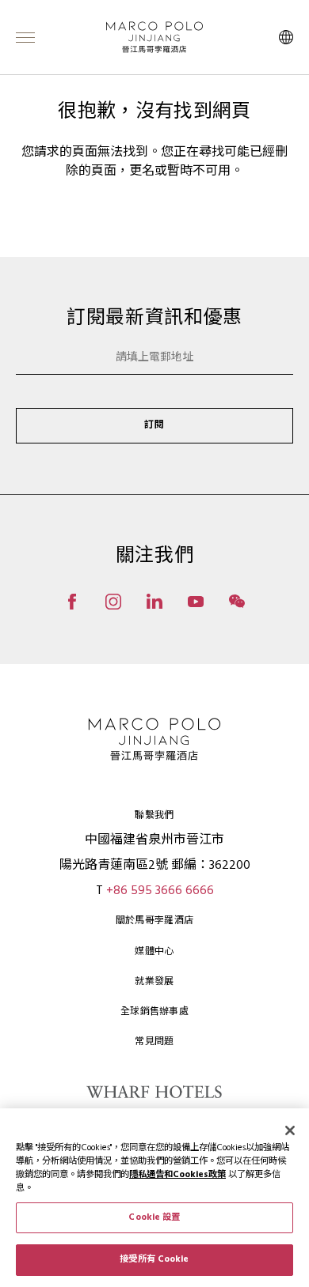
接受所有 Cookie (154, 1259)
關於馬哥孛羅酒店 (154, 921)
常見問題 (154, 1042)
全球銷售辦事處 (154, 1012)
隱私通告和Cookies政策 (177, 1175)
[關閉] (290, 1130)
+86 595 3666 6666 (160, 891)
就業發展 (154, 982)
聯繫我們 (154, 816)
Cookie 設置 (154, 1217)
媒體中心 (154, 952)
